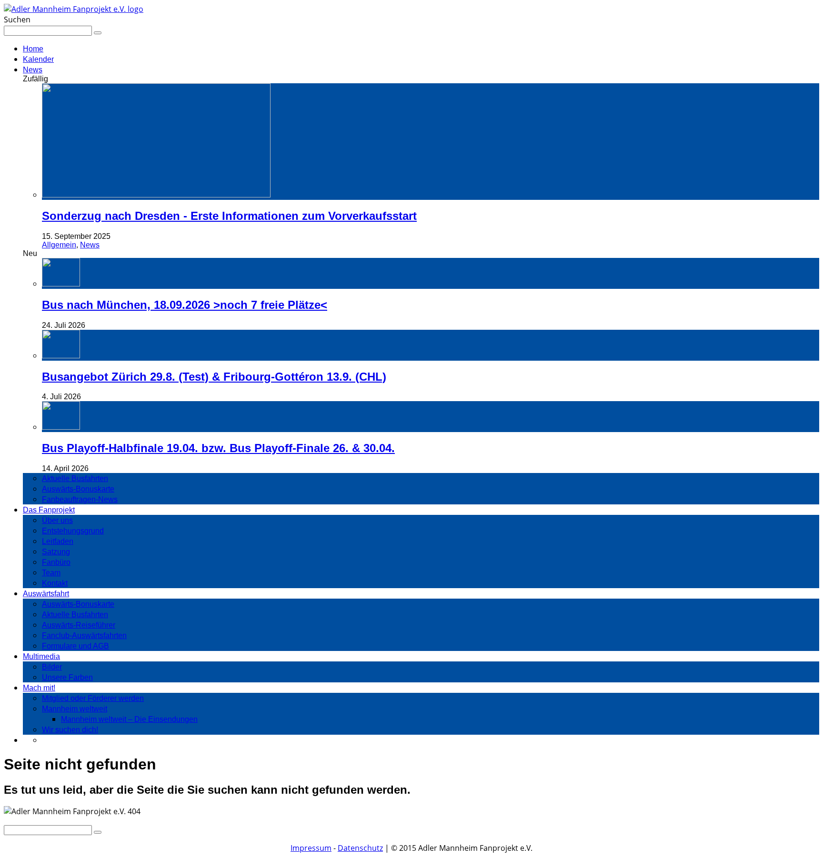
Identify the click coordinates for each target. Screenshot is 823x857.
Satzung (56, 552)
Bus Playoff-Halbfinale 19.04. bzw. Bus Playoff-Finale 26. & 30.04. (218, 448)
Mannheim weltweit (74, 709)
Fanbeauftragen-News (80, 499)
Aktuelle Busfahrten (75, 478)
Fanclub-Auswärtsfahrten (84, 635)
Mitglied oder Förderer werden (93, 698)
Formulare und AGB (75, 646)
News (32, 70)
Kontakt (55, 583)
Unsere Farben (67, 677)
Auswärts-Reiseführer (78, 625)
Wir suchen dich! (70, 730)
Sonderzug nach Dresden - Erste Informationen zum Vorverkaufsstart (229, 215)
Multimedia (41, 656)
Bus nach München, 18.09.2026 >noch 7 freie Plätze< (184, 304)
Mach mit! (39, 688)
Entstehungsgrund (73, 531)
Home (33, 49)
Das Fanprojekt (49, 510)
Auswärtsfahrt (46, 594)
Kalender (38, 59)
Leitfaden (57, 541)
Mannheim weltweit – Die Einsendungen (129, 719)
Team (51, 573)
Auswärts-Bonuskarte (78, 489)
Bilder (52, 667)
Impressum (311, 848)
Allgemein (59, 245)
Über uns (57, 520)
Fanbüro (56, 562)
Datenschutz (360, 848)
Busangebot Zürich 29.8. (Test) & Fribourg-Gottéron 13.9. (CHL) (214, 376)
